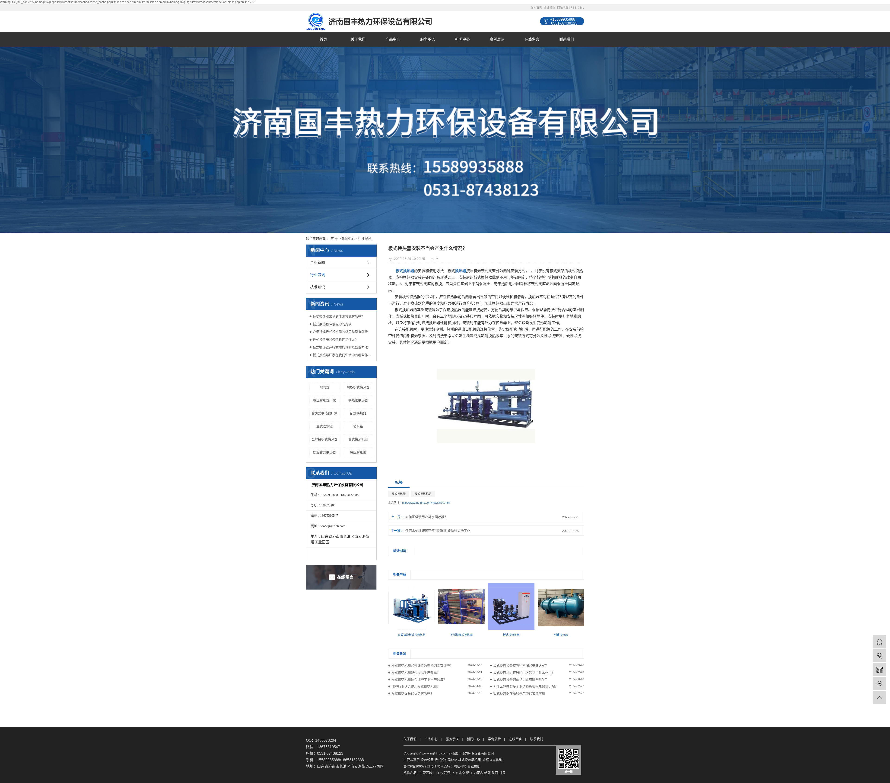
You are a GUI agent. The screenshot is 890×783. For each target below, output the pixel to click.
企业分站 (549, 7)
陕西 (495, 773)
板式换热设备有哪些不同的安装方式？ (520, 665)
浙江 (469, 773)
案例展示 (497, 39)
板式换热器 (399, 494)
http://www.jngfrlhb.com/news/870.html (426, 502)
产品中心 (392, 39)
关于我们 (358, 39)
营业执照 (473, 766)
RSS (573, 7)
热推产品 (410, 773)
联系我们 (566, 39)
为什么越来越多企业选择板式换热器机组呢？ (525, 686)
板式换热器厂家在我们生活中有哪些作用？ (343, 355)
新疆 (487, 773)
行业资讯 (364, 238)
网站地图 (562, 7)
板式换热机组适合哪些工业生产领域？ (419, 679)
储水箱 (358, 426)
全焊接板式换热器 (324, 439)
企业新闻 (317, 262)
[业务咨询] (879, 641)
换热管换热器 (358, 400)
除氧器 (324, 387)
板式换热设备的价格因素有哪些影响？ (520, 679)
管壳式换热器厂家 (324, 413)
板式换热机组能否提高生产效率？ (415, 672)
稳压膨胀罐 (358, 452)
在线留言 (531, 39)
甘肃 (502, 773)
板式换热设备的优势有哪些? (411, 693)
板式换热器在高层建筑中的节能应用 (519, 693)
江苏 (439, 773)
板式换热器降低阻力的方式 (332, 324)
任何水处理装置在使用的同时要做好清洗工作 (437, 530)
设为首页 (536, 7)
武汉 (447, 773)
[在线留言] (879, 683)
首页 (323, 39)
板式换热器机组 (469, 760)
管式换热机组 (358, 439)
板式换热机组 (423, 494)
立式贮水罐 (324, 426)
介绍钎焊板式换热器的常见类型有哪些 (340, 332)
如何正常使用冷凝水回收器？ (426, 517)
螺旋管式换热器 (324, 452)
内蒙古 (478, 773)
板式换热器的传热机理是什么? (335, 340)
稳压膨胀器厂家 (324, 400)
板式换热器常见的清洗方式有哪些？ (339, 316)
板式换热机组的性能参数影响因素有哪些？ (422, 665)
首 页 (334, 238)
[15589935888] (879, 655)
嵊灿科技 (460, 766)
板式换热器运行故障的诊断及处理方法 (340, 347)
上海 (454, 773)
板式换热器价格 (446, 760)
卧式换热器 (358, 413)
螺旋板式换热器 (358, 387)
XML (581, 7)
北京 (462, 773)
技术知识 (317, 287)
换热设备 (427, 760)
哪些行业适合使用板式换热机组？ (415, 686)
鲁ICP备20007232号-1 (420, 766)
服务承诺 (427, 39)
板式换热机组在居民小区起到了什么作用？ (524, 672)
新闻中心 (462, 39)
